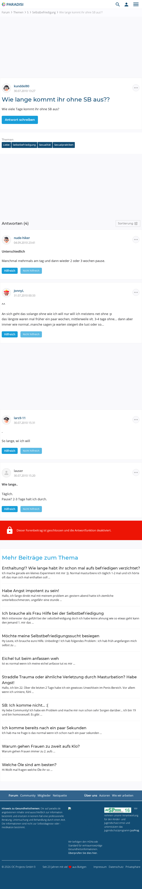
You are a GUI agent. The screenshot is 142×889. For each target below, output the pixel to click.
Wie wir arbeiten (122, 795)
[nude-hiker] (8, 239)
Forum (6, 12)
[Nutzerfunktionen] (126, 4)
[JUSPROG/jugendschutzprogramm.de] (117, 810)
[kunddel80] (8, 88)
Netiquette (60, 795)
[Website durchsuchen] (117, 4)
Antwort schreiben (20, 120)
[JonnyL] (8, 292)
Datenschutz (116, 866)
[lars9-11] (8, 420)
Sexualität (45, 144)
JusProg (134, 830)
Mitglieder (44, 795)
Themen (18, 12)
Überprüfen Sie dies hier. (83, 853)
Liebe (6, 144)
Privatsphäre (133, 866)
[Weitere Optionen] (136, 87)
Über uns (90, 795)
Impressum (100, 866)
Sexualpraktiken (63, 144)
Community (28, 795)
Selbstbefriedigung (44, 12)
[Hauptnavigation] (136, 4)
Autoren (104, 795)
